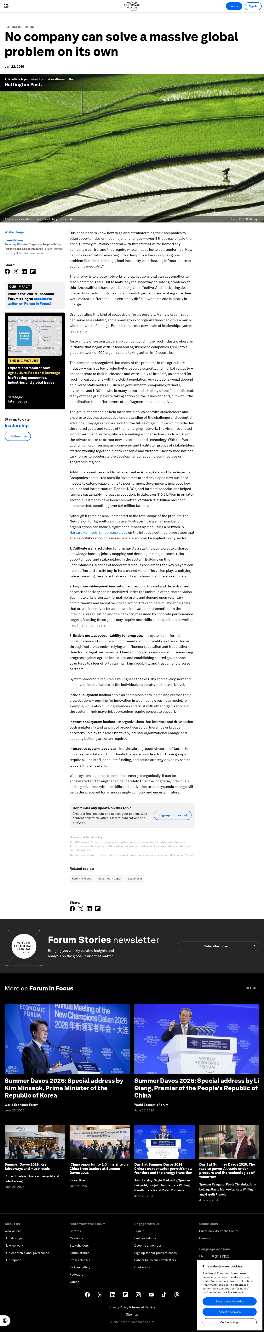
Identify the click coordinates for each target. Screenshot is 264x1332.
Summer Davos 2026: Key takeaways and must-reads (27, 1166)
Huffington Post (23, 84)
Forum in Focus (19, 27)
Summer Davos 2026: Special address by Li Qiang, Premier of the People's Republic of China (196, 1088)
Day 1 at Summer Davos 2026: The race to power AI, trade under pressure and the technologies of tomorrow (227, 1170)
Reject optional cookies (229, 1301)
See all (252, 988)
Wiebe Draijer (15, 232)
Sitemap (132, 1314)
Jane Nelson (14, 240)
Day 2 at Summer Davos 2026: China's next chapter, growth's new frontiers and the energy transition (163, 1168)
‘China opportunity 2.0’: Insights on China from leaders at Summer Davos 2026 (99, 1168)
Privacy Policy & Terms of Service (132, 1307)
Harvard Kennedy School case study (98, 532)
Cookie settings (229, 1322)
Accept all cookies (230, 1311)
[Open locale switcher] (5, 1321)
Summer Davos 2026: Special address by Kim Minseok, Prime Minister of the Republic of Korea (64, 1088)
